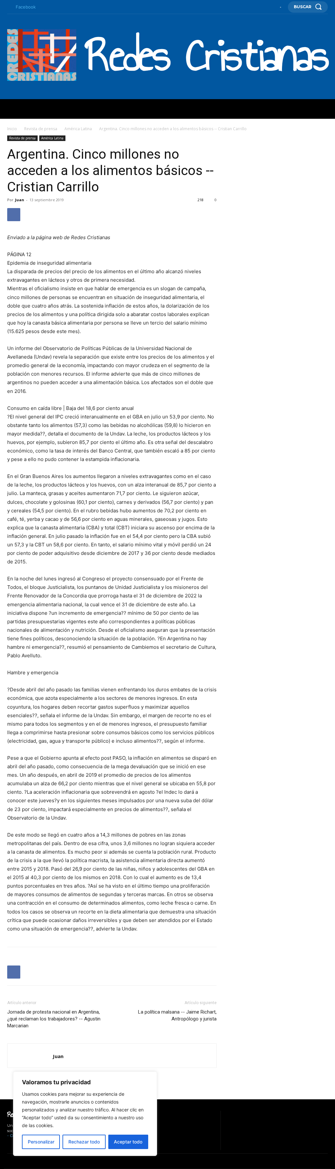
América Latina (78, 129)
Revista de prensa (40, 129)
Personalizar (41, 1141)
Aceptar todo (128, 1141)
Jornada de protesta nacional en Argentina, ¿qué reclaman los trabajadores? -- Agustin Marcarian (53, 1019)
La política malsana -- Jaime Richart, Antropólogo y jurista (177, 1015)
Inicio (12, 129)
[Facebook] (9, 7)
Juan (19, 199)
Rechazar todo (84, 1141)
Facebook (26, 6)
